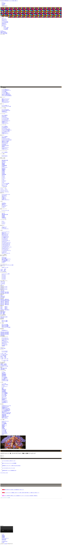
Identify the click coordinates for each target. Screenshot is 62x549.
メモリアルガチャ (4, 112)
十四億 (1, 281)
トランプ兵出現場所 (5, 22)
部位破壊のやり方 (4, 407)
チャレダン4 (4, 276)
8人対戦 (1, 348)
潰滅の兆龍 (2, 301)
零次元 (1, 306)
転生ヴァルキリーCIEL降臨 (6, 327)
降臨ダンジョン (4, 340)
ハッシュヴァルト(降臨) (5, 183)
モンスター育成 (4, 432)
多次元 (1, 307)
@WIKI (3, 542)
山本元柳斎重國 (4, 165)
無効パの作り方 (4, 411)
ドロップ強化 (4, 383)
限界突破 (3, 426)
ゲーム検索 (3, 3)
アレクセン (3, 202)
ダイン (6, 188)
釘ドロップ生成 (4, 395)
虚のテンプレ (4, 232)
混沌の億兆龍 (2, 300)
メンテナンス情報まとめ (5, 93)
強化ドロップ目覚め (5, 384)
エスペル (1, 188)
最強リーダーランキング (5, 98)
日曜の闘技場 (2, 335)
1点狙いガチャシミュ (5, 123)
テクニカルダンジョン (5, 342)
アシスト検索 (6, 28)
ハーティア (2, 189)
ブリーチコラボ (4, 19)
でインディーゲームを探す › (5, 497)
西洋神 (5, 271)
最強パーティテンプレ (5, 99)
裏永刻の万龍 (7, 302)
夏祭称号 (3, 146)
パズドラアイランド (5, 143)
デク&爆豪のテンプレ (5, 237)
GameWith (5, 543)
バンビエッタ (4, 180)
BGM (3, 434)
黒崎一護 (3, 213)
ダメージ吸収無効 (4, 392)
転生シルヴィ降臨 (4, 259)
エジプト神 (2, 271)
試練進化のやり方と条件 (5, 408)
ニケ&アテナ (4, 206)
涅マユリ (3, 175)
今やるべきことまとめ (5, 406)
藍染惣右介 (3, 161)
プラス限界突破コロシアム (6, 260)
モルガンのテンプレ (5, 235)
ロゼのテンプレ (4, 241)
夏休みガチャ (4, 23)
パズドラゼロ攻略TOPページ (6, 90)
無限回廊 (3, 345)
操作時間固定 (4, 375)
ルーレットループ (4, 400)
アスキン (3, 177)
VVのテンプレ (4, 252)
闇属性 (4, 369)
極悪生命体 (2, 299)
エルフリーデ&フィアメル (6, 194)
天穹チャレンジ (4, 20)
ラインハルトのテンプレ (5, 231)
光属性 (1, 369)
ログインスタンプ (4, 156)
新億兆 (1, 295)
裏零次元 (6, 306)
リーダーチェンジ (4, 386)
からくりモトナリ (4, 205)
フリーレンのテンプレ (5, 236)
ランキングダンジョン (5, 339)
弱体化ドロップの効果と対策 (6, 412)
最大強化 (3, 424)
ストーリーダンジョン (5, 147)
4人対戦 (4, 348)
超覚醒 (3, 427)
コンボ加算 (3, 372)
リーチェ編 (2, 354)
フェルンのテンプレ (5, 239)
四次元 (1, 308)
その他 (5, 26)
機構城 (1, 311)
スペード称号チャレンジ (5, 131)
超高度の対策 (4, 415)
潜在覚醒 (3, 428)
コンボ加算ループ (4, 401)
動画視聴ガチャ (4, 111)
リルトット (3, 181)
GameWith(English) (4, 541)
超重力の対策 (4, 414)
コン (2, 185)
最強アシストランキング (5, 101)
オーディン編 (6, 358)
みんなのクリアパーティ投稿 (6, 106)
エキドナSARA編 (4, 351)
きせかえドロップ (4, 433)
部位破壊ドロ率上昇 (5, 379)
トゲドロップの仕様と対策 (6, 413)
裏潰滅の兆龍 (7, 301)
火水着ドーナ (4, 198)
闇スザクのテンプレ (5, 234)
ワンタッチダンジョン (5, 338)
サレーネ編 (2, 355)
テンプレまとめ (4, 128)
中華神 (1, 270)
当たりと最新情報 (4, 115)
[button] (32, 14)
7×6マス (3, 371)
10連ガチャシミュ (4, 122)
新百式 (4, 297)
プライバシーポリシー (5, 538)
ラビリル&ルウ (4, 195)
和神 (4, 270)
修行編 (1, 356)
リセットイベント (4, 155)
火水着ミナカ (4, 227)
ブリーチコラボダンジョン (6, 120)
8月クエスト (4, 25)
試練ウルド (3, 204)
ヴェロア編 (5, 354)
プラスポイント (4, 429)
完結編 (5, 355)
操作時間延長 (4, 374)
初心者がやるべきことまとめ (6, 405)
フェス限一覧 (6, 29)
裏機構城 (4, 311)
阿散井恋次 (3, 169)
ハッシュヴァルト (4, 167)
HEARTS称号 (4, 144)
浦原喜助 (3, 164)
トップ (3, 533)
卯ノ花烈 (3, 171)
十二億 (4, 282)
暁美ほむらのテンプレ (5, 233)
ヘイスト (3, 385)
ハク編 (5, 357)
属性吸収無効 (4, 391)
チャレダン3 (4, 277)
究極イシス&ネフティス (5, 199)
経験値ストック (4, 425)
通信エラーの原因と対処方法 (6, 94)
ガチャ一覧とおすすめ (5, 109)
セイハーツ (6, 190)
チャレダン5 (4, 275)
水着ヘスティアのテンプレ (6, 253)
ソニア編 (1, 358)
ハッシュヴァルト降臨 (5, 118)
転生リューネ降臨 (4, 321)
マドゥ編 (1, 353)
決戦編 (5, 356)
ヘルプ (3, 534)
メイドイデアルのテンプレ (6, 245)
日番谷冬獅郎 (4, 174)
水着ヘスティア (4, 196)
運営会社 (3, 535)
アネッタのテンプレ (5, 247)
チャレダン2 (4, 278)
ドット (1, 282)
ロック (3, 387)
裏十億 (4, 283)
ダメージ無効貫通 (4, 393)
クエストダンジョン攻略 (5, 273)
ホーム (3, 2)
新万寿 (4, 296)
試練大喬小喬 (4, 203)
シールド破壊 (4, 396)
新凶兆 (1, 296)
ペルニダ (3, 176)
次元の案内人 (2, 309)
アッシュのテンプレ (5, 249)
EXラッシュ (4, 274)
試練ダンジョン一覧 (5, 267)
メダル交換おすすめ (5, 127)
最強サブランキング (5, 100)
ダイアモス (2, 191)
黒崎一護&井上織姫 (5, 160)
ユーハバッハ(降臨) (5, 184)
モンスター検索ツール (5, 105)
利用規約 (3, 537)
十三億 (4, 281)
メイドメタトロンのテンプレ (6, 250)
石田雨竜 (3, 163)
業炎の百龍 (2, 304)
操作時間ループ (4, 399)
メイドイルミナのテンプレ (6, 240)
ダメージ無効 (4, 394)
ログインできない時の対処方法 (6, 95)
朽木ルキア (3, 168)
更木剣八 (3, 166)
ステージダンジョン (5, 337)
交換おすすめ (4, 116)
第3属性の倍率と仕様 (5, 416)
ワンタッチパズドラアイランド (6, 140)
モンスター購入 (4, 431)
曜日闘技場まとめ (4, 330)
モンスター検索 (6, 27)
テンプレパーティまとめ (5, 138)
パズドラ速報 (4, 91)
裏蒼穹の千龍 (7, 303)
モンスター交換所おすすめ (6, 110)
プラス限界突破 (4, 423)
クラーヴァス (7, 191)
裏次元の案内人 (7, 309)
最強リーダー (4, 18)
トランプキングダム (5, 21)
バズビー (3, 179)
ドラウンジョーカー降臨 (5, 130)
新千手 (1, 297)
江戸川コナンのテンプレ (5, 248)
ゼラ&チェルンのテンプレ (6, 244)
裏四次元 (6, 308)
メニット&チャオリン (5, 228)
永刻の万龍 (2, 302)
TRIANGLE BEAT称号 (5, 145)
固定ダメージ (4, 373)
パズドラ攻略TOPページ (5, 89)
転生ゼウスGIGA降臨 (5, 325)
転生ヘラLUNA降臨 (5, 324)
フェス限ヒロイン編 (5, 360)
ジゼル (3, 182)
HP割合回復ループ (5, 402)
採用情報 (3, 536)
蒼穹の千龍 (2, 303)
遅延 (2, 388)
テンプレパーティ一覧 (5, 210)
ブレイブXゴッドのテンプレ (6, 242)
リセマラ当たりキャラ (5, 102)
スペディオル (2, 190)
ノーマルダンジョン (5, 341)
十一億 (1, 283)
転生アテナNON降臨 (5, 326)
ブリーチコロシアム (5, 119)
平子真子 (3, 172)
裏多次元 (6, 307)
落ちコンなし (4, 376)
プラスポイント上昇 (5, 380)
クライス (6, 189)
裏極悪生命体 (7, 299)
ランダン (3, 262)
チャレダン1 (4, 279)
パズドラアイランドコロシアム (6, 139)
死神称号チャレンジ (5, 121)
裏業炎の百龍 (7, 304)
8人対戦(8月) (4, 261)
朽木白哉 (3, 173)
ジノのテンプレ (4, 251)
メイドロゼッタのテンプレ (6, 243)
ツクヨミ (3, 207)
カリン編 (1, 357)
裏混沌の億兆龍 (7, 300)
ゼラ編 (5, 353)
